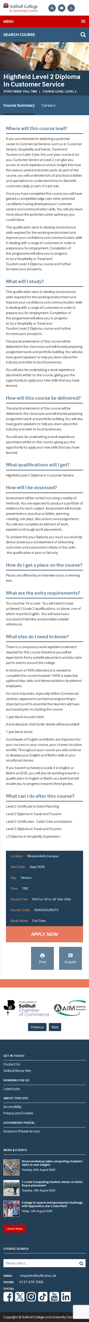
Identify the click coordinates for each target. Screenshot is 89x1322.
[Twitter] (20, 1300)
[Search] (77, 1263)
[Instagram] (31, 1300)
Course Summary (19, 105)
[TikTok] (43, 1300)
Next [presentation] (55, 1027)
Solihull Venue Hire (17, 1070)
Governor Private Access (21, 1131)
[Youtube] (54, 1300)
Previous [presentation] (37, 1027)
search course (19, 34)
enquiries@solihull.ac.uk (29, 1275)
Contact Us (11, 1064)
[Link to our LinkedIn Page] (66, 1300)
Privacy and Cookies (18, 1113)
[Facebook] (8, 1300)
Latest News (14, 1228)
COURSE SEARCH (16, 1248)
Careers (48, 105)
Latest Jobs (11, 1088)
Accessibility (12, 1106)
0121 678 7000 (23, 1282)
